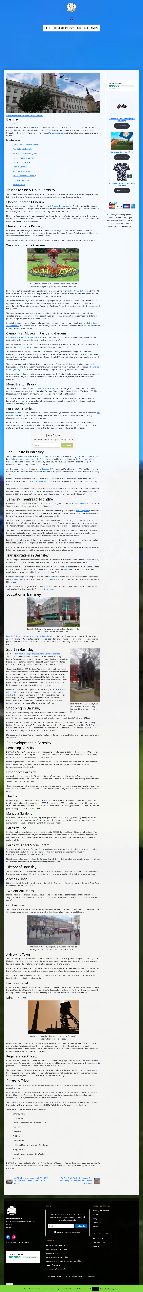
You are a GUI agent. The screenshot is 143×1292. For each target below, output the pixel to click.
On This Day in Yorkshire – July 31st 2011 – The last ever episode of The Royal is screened (31, 1181)
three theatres (80, 503)
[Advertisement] (71, 50)
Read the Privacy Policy (110, 1289)
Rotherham (48, 589)
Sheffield (23, 579)
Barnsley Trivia (19, 184)
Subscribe (67, 445)
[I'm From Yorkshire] (71, 7)
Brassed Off (47, 469)
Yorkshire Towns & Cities (34, 116)
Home (47, 28)
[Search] (77, 18)
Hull (65, 569)
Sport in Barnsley (20, 167)
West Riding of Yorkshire (15, 116)
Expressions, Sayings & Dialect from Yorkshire (63, 1261)
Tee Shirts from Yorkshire (55, 1245)
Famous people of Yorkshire (56, 1269)
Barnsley (12, 119)
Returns (96, 1214)
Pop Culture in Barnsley (23, 149)
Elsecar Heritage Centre (62, 206)
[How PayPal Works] (122, 205)
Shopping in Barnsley (22, 171)
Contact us (97, 1222)
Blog (79, 28)
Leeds (48, 569)
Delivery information (101, 1211)
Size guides (97, 1218)
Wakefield (14, 579)
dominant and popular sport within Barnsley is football (38, 654)
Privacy (59, 1276)
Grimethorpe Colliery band (41, 481)
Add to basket (121, 126)
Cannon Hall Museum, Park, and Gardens (23, 337)
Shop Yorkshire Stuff (63, 28)
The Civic (47, 800)
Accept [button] (96, 1289)
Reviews (94, 28)
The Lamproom (82, 510)
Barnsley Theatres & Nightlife (25, 153)
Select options (121, 190)
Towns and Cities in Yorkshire (56, 1257)
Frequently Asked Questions (75, 1276)
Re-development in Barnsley (24, 175)
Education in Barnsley (22, 162)
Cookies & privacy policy (102, 1242)
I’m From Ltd (14, 1242)
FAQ (86, 28)
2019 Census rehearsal (56, 133)
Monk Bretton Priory (46, 388)
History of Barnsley (21, 180)
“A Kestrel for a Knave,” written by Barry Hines (30, 459)
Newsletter (97, 1226)
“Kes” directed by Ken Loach (87, 459)
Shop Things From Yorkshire (56, 1249)
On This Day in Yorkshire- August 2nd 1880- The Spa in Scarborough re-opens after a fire (75, 1181)
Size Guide (51, 1276)
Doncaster (39, 572)
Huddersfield (51, 579)
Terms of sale (98, 1238)
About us (96, 1246)
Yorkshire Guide (51, 1253)
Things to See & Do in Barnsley (26, 144)
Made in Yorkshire (52, 1265)
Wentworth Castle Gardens (77, 291)
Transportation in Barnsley (24, 158)
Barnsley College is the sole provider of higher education (30, 636)
